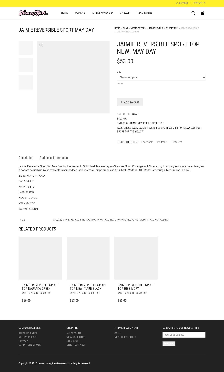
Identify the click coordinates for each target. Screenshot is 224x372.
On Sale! (125, 12)
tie (132, 131)
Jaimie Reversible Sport (153, 127)
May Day (190, 127)
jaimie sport (176, 127)
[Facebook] (19, 3)
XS (59, 219)
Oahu (117, 333)
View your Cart (76, 337)
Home (64, 12)
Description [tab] (26, 158)
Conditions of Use (30, 344)
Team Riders (144, 12)
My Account (182, 3)
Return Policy (27, 337)
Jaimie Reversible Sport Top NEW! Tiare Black (88, 287)
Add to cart (131, 102)
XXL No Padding (159, 219)
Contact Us (199, 3)
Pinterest (177, 142)
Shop (125, 28)
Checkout (72, 340)
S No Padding (88, 219)
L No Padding (122, 219)
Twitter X (162, 142)
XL (72, 219)
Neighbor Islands (125, 337)
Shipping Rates (28, 333)
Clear (120, 83)
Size (119, 72)
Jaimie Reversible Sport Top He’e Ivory (136, 287)
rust (199, 127)
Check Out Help (76, 344)
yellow (139, 131)
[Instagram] (22, 3)
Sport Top (123, 131)
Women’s (80, 12)
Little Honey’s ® (102, 12)
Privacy (23, 340)
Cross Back (131, 127)
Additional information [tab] (54, 158)
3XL (55, 219)
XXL (77, 219)
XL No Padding (140, 219)
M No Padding (105, 219)
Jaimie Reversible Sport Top (163, 28)
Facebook (147, 142)
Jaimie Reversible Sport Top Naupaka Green (40, 287)
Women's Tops (138, 28)
